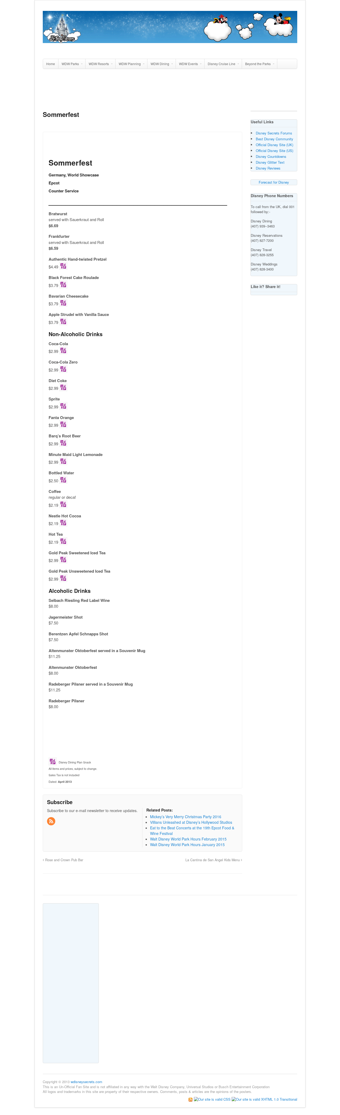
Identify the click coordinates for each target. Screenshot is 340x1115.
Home (50, 63)
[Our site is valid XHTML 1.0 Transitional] (264, 1098)
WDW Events (188, 63)
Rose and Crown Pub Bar (63, 860)
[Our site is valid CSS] (213, 1098)
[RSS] (51, 821)
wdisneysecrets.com (86, 1081)
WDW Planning (130, 63)
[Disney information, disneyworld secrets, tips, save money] (170, 40)
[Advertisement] (170, 92)
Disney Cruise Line (221, 63)
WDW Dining (160, 63)
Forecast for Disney (274, 182)
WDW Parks (70, 63)
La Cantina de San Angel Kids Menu (213, 860)
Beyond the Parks (258, 63)
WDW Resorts (99, 63)
